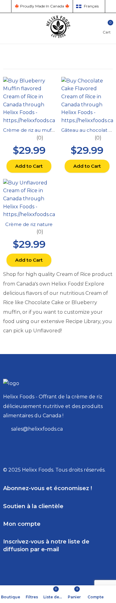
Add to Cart (29, 166)
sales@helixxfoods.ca (37, 429)
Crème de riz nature (29, 224)
